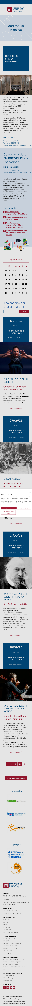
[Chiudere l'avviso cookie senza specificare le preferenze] (30, 492)
